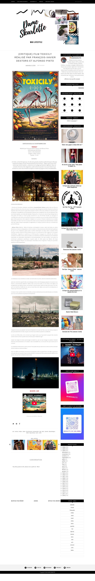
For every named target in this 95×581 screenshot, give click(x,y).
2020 (63, 478)
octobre (64, 456)
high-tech (72, 531)
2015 (63, 487)
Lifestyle (46, 431)
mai (63, 464)
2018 (63, 481)
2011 (63, 493)
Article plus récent (18, 501)
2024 (63, 450)
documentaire (36, 431)
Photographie (72, 510)
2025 (63, 449)
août (63, 459)
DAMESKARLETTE (76, 58)
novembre (65, 454)
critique (20, 431)
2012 (63, 492)
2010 (63, 495)
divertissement (29, 431)
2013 (63, 490)
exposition (72, 526)
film (40, 431)
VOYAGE (72, 513)
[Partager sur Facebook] (19, 424)
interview (72, 534)
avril (63, 466)
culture (24, 431)
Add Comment (40, 65)
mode (72, 539)
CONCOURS (72, 505)
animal (72, 515)
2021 (63, 476)
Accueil (36, 501)
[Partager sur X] (12, 424)
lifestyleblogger (52, 431)
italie (43, 431)
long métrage (32, 432)
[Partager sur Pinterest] (16, 424)
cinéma (16, 431)
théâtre (72, 550)
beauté (72, 518)
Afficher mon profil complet (72, 79)
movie (37, 432)
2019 (63, 480)
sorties (40, 432)
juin (63, 463)
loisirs (27, 432)
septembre (65, 457)
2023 (63, 473)
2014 (63, 488)
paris (72, 542)
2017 (63, 483)
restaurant (72, 545)
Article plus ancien (53, 501)
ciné (13, 431)
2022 (63, 475)
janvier (64, 471)
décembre (65, 452)
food (72, 529)
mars (63, 468)
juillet (63, 461)
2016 (63, 485)
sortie (72, 547)
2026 (63, 447)
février (64, 469)
